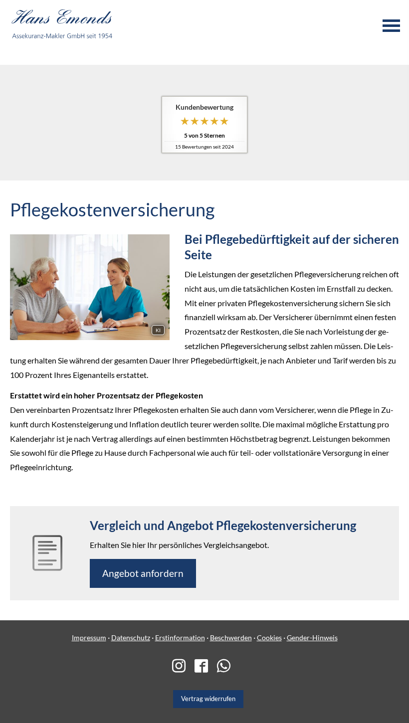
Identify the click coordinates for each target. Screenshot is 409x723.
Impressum (89, 637)
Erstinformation (180, 637)
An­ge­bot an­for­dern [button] (143, 573)
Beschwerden (231, 637)
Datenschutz (130, 637)
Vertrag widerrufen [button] (208, 699)
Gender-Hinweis (312, 637)
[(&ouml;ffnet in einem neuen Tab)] (182, 667)
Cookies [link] (269, 637)
